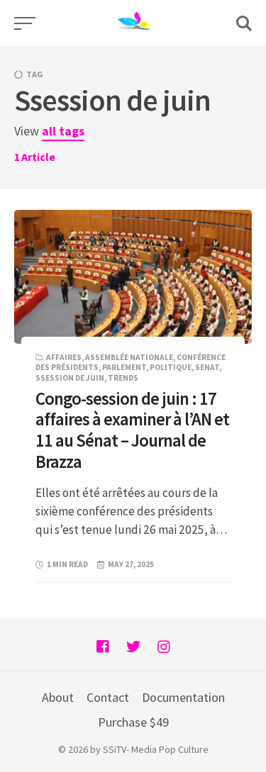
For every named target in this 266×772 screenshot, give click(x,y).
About (58, 697)
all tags (63, 131)
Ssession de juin (69, 378)
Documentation (183, 697)
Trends (123, 378)
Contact (108, 697)
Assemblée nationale (129, 357)
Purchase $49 (133, 722)
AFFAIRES (64, 357)
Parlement (124, 367)
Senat (207, 367)
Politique (171, 367)
